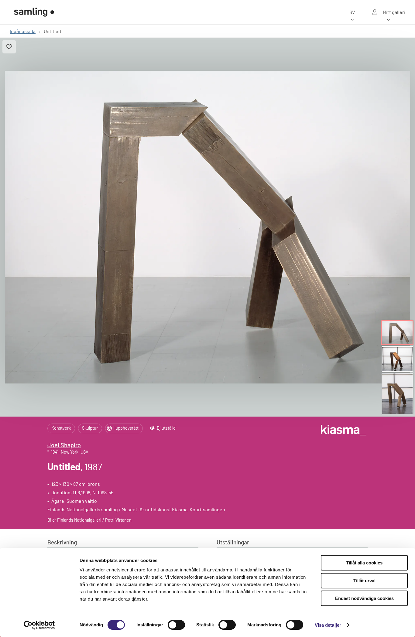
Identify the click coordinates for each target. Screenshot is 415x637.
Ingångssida (23, 31)
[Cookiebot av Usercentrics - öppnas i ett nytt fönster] (39, 625)
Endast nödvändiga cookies (364, 598)
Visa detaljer (328, 625)
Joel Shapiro (64, 444)
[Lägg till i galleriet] (9, 46)
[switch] (176, 625)
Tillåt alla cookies (364, 562)
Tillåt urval (364, 580)
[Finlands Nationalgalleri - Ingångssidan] (34, 12)
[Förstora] (207, 227)
